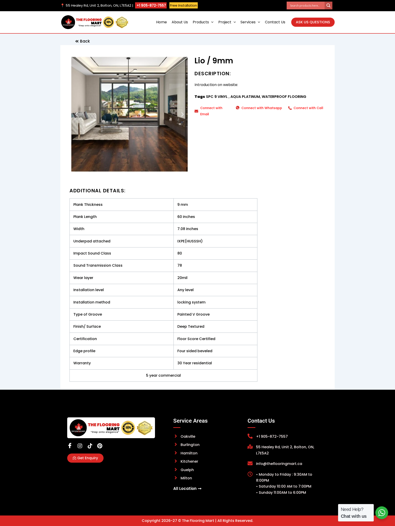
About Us (180, 22)
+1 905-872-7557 (151, 5)
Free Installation (183, 5)
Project (224, 22)
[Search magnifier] (328, 5)
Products (201, 22)
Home (161, 22)
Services (248, 22)
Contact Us (275, 22)
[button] (211, 22)
